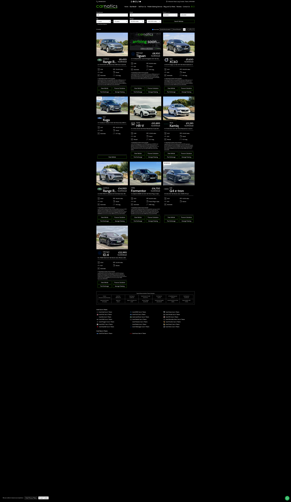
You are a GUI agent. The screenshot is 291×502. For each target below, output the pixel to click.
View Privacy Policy (30, 498)
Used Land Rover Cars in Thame (140, 317)
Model (131, 12)
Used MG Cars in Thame (172, 317)
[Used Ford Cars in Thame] (131, 314)
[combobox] (112, 15)
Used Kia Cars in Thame (105, 317)
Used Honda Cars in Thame (173, 314)
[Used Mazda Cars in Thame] (131, 319)
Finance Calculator (119, 88)
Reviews (179, 7)
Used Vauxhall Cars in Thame (106, 326)
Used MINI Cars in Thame (105, 319)
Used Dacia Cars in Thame (172, 312)
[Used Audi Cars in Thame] (97, 312)
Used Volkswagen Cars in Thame (140, 326)
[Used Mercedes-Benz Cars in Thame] (164, 319)
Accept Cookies (43, 498)
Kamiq (174, 126)
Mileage (132, 18)
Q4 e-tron (177, 191)
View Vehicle (104, 88)
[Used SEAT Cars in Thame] (97, 324)
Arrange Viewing (120, 92)
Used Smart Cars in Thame (173, 324)
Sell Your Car (142, 7)
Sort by (165, 29)
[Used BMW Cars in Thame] (131, 312)
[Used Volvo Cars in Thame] (164, 326)
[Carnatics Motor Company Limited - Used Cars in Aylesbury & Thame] (106, 6)
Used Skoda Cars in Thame (139, 324)
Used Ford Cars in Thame (138, 314)
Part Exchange (104, 92)
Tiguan (141, 56)
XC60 (174, 62)
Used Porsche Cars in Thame (173, 322)
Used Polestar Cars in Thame (139, 322)
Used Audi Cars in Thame (105, 312)
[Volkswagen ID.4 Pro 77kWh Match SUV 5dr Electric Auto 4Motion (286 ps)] (112, 237)
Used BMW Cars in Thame (139, 312)
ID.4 (106, 255)
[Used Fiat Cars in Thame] (97, 314)
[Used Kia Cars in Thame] (97, 317)
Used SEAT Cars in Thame (106, 324)
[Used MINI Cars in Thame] (97, 319)
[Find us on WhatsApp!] (132, 1)
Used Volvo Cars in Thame (172, 326)
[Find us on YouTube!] (140, 1)
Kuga (106, 120)
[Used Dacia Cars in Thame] (164, 312)
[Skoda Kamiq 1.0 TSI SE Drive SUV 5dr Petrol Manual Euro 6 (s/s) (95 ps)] (179, 108)
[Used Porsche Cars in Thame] (164, 322)
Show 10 (177, 29)
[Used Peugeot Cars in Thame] (97, 322)
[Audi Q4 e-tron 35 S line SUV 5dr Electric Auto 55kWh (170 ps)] (179, 173)
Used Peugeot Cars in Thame (106, 322)
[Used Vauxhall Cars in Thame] (97, 326)
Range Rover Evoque (117, 62)
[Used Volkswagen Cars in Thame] (131, 326)
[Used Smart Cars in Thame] (164, 324)
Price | (166, 12)
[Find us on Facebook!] (134, 1)
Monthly (168, 12)
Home (126, 7)
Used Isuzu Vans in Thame (139, 333)
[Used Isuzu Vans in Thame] (131, 333)
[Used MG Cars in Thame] (164, 317)
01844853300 (102, 1)
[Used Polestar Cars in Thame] (131, 322)
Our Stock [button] (133, 7)
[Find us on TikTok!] (138, 1)
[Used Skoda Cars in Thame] (131, 324)
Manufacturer (99, 12)
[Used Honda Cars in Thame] (164, 314)
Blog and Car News (169, 7)
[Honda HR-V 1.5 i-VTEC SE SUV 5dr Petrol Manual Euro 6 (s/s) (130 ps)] (145, 108)
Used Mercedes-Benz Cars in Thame (175, 319)
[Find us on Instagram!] (136, 1)
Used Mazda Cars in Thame (139, 319)
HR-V (140, 126)
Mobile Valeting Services (154, 7)
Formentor (138, 191)
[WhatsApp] (287, 498)
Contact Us (186, 7)
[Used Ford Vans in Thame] (97, 333)
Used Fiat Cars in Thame (105, 314)
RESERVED (167, 163)
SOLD (99, 98)
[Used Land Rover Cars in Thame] (131, 317)
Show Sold (156, 29)
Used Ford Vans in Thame (105, 333)
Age (97, 18)
